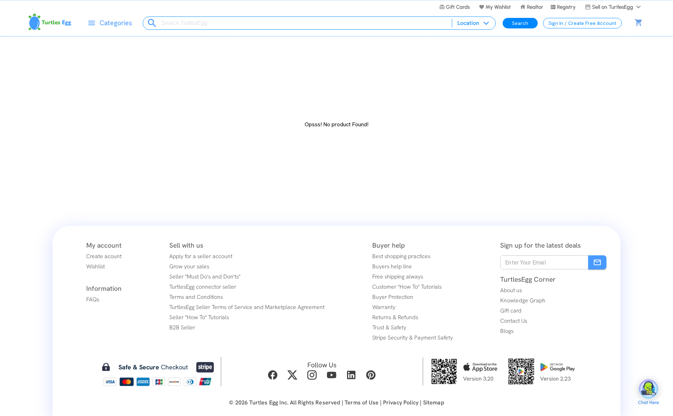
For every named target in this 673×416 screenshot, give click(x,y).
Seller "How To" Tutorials (199, 317)
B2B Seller (182, 327)
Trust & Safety (389, 327)
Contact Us (513, 320)
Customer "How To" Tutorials (407, 286)
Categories (116, 23)
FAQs (92, 299)
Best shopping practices (401, 256)
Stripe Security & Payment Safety (412, 337)
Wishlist (95, 266)
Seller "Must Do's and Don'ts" (204, 276)
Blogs (507, 331)
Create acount (104, 256)
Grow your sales (189, 266)
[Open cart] (638, 23)
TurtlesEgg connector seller (202, 286)
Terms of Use (362, 402)
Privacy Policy (401, 402)
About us (511, 290)
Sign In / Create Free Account (582, 23)
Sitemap (433, 402)
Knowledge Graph (522, 300)
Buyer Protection (392, 297)
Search (520, 23)
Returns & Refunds (395, 317)
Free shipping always (397, 276)
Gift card (511, 310)
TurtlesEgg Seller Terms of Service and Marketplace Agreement (247, 307)
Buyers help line (392, 266)
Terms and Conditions (196, 297)
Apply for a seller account (200, 256)
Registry (566, 7)
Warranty (383, 307)
